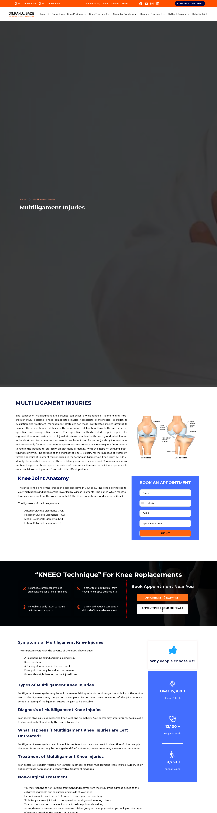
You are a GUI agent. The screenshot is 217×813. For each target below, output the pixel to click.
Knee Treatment (98, 14)
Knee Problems (75, 14)
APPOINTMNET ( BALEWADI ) (162, 597)
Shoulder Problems (123, 14)
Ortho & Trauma (177, 14)
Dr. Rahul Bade (56, 14)
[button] (190, 3)
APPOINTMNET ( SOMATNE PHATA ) (162, 609)
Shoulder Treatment (151, 14)
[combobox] (143, 503)
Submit (165, 533)
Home (42, 14)
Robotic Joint (199, 14)
